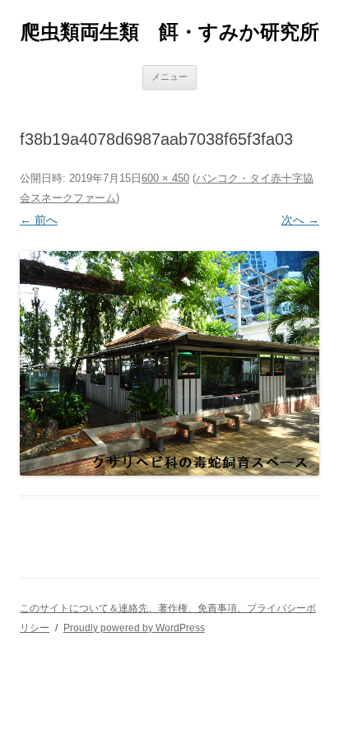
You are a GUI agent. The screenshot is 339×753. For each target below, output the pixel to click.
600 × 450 (165, 178)
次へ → (300, 219)
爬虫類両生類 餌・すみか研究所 (170, 32)
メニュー (169, 76)
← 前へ (39, 219)
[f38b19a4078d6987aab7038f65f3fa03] (169, 363)
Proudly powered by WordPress (134, 628)
